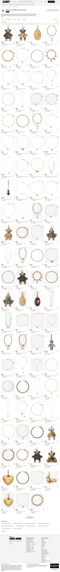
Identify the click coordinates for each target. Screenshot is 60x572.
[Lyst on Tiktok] (11, 537)
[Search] (19, 1)
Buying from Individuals (44, 554)
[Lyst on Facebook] (13, 537)
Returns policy (43, 542)
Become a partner (43, 556)
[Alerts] (41, 2)
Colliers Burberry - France (29, 548)
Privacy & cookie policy (44, 550)
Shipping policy (43, 541)
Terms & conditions (44, 549)
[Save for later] (14, 42)
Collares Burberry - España (30, 547)
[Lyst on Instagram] (9, 537)
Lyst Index (42, 557)
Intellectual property (44, 551)
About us (42, 540)
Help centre (43, 539)
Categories (42, 555)
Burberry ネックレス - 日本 (30, 550)
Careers (42, 547)
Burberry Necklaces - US (29, 541)
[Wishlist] (45, 2)
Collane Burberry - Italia (29, 549)
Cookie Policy (3, 570)
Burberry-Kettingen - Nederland (30, 551)
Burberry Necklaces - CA (29, 540)
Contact (42, 548)
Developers (43, 546)
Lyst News (42, 558)
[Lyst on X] (12, 537)
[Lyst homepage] (6, 2)
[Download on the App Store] (12, 539)
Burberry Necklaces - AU (29, 539)
